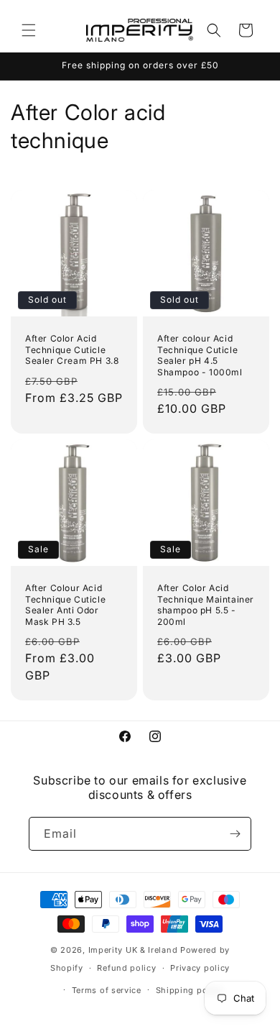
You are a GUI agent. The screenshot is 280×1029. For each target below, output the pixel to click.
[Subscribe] (235, 834)
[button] (29, 30)
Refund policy (126, 968)
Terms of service (106, 990)
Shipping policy (189, 990)
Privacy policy (200, 968)
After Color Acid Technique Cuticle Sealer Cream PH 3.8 (71, 349)
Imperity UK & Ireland (133, 950)
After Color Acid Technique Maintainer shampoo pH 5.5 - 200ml (205, 604)
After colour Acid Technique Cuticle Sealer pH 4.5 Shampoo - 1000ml (200, 355)
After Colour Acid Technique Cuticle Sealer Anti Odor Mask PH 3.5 (65, 604)
